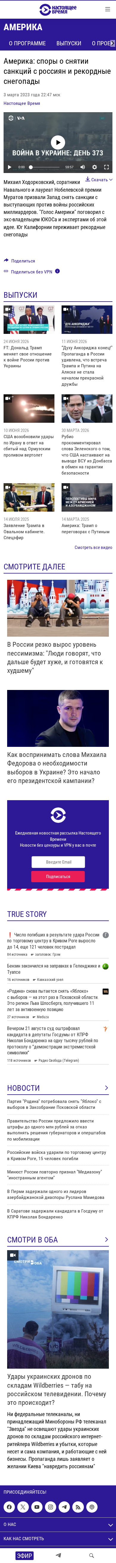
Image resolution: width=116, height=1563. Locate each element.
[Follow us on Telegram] (64, 1507)
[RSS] (78, 1507)
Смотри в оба (32, 1240)
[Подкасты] (92, 1507)
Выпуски (69, 43)
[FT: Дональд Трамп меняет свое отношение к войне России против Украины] (29, 319)
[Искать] (92, 1555)
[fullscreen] (106, 167)
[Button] (19, 262)
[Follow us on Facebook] (9, 1507)
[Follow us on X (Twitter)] (23, 1507)
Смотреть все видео (93, 547)
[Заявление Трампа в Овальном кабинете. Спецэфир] (29, 497)
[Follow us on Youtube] (37, 1507)
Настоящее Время (22, 103)
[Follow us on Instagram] (50, 1507)
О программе (27, 43)
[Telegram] (58, 1555)
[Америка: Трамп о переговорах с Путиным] (87, 497)
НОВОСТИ (23, 1088)
